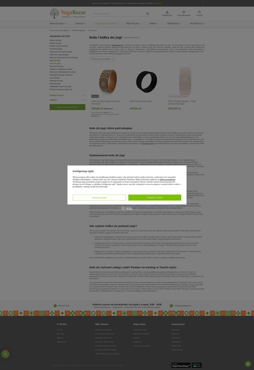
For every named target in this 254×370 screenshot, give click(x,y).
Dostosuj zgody (99, 197)
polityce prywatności (167, 180)
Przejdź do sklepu (155, 197)
